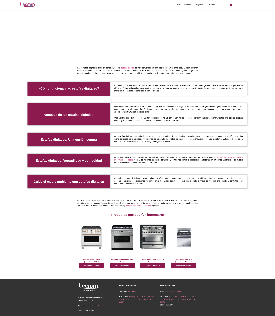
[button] (200, 5)
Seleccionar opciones (91, 266)
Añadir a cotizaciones (122, 266)
